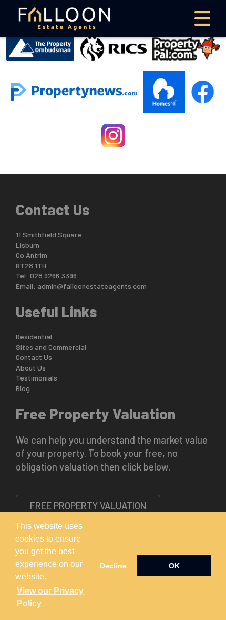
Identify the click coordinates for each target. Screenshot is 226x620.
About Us (31, 367)
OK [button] (174, 566)
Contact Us (34, 357)
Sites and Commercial (51, 347)
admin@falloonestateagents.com (92, 286)
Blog (23, 388)
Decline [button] (113, 566)
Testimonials (36, 377)
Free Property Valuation (88, 506)
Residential (34, 336)
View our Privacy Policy (50, 597)
